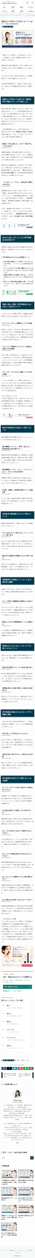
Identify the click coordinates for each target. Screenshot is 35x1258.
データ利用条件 (29, 1250)
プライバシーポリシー (19, 1250)
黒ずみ (18, 1060)
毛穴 (28, 1060)
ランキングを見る (18, 991)
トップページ (5, 1250)
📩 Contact (17, 1252)
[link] (17, 1143)
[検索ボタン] (27, 2)
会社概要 (11, 1250)
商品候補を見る (7, 991)
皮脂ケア (23, 1060)
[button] (3, 1068)
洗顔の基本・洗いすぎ (8, 26)
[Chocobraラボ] (9, 2)
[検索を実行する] (32, 1158)
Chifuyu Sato (17, 1100)
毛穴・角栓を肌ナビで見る (17, 987)
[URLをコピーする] (31, 1068)
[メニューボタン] (32, 2)
